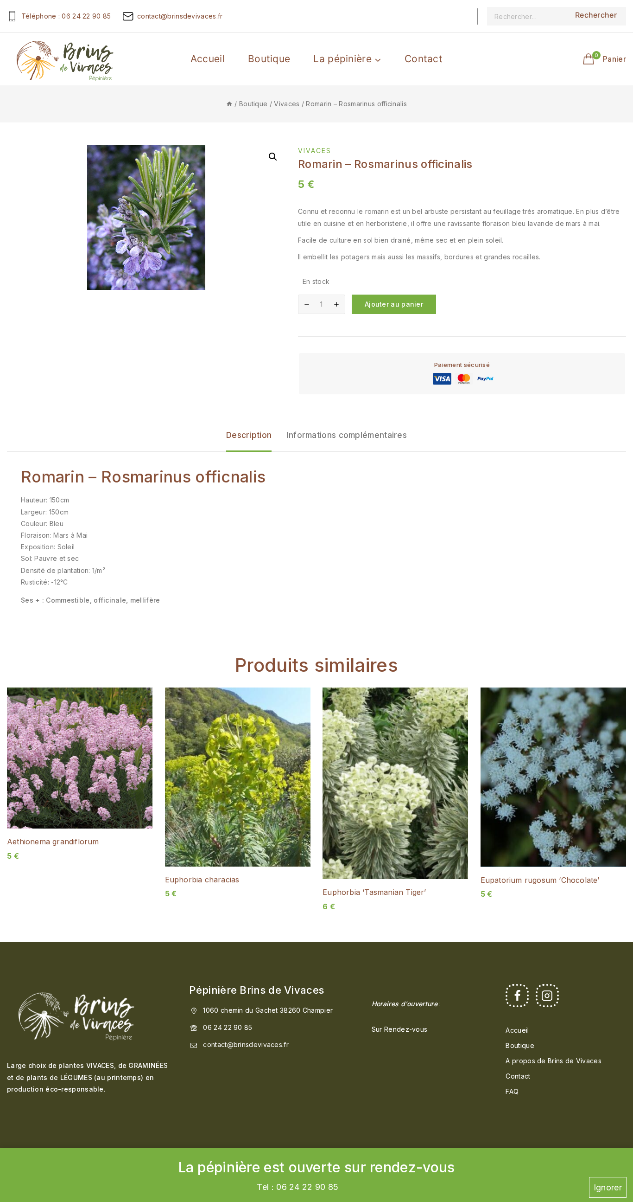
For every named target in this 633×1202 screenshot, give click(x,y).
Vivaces (314, 150)
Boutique (269, 58)
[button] (273, 156)
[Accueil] (229, 104)
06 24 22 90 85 (227, 1027)
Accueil (207, 58)
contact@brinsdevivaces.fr (246, 1044)
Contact (424, 58)
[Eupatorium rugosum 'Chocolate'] (553, 777)
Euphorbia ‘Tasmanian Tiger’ (374, 892)
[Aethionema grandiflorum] (79, 758)
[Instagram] (547, 995)
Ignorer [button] (608, 1187)
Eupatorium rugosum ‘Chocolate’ (540, 880)
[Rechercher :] (526, 16)
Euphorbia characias (202, 879)
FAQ (512, 1091)
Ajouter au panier (394, 304)
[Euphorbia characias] (237, 777)
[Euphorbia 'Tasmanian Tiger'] (395, 783)
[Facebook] (517, 995)
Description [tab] (249, 435)
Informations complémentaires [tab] (347, 435)
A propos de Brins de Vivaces (553, 1061)
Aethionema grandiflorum (53, 841)
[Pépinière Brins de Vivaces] (65, 59)
